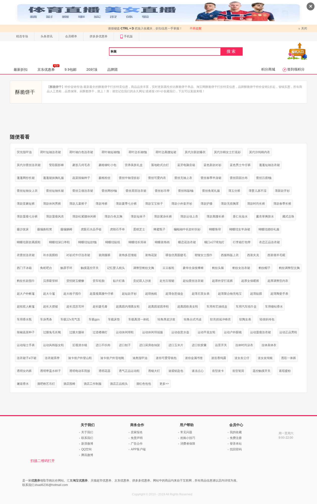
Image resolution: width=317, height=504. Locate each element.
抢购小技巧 (187, 438)
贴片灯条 (119, 281)
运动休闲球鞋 (125, 332)
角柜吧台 (46, 268)
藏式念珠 (288, 216)
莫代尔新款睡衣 (195, 152)
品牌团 (112, 70)
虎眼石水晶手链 (91, 229)
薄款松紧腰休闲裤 (84, 216)
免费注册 (236, 438)
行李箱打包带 (242, 242)
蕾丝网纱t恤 (109, 190)
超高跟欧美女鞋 (187, 306)
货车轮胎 (99, 281)
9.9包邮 (71, 70)
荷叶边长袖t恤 (138, 152)
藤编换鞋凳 (44, 229)
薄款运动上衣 (189, 216)
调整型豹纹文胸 (143, 268)
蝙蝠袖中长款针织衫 (187, 229)
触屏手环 (66, 268)
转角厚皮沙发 (166, 319)
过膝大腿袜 (76, 332)
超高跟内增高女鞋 (128, 306)
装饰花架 (151, 255)
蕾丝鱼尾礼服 (211, 190)
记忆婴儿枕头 (116, 268)
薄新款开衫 (282, 190)
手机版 (128, 36)
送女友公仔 (242, 358)
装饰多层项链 (128, 255)
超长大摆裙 (50, 306)
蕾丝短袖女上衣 (27, 190)
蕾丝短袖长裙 (55, 190)
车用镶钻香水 (274, 306)
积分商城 (268, 69)
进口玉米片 (175, 345)
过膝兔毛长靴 (52, 332)
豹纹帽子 (264, 268)
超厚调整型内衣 (277, 281)
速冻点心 (198, 371)
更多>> (164, 383)
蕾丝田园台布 (239, 178)
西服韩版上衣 (230, 255)
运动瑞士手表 (26, 345)
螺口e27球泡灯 (214, 242)
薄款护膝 (206, 203)
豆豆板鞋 (168, 268)
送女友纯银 (265, 358)
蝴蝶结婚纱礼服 (269, 229)
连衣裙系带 (52, 358)
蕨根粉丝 (104, 178)
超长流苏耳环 (75, 306)
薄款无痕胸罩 (230, 203)
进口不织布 (103, 345)
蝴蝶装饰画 (162, 242)
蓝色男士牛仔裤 (240, 165)
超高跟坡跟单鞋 (158, 306)
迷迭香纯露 (218, 358)
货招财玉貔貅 (75, 281)
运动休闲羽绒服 (152, 332)
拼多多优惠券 (98, 36)
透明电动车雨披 (79, 371)
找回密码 (236, 449)
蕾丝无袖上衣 (183, 178)
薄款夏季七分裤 (126, 203)
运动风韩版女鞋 (53, 345)
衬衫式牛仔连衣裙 (78, 255)
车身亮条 (46, 319)
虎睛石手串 (117, 229)
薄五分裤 (234, 190)
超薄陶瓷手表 (279, 293)
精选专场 (22, 36)
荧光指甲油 (24, 152)
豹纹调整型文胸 (289, 268)
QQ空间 (86, 449)
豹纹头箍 (218, 268)
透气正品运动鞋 (129, 371)
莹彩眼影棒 (56, 165)
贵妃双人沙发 (142, 281)
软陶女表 (245, 319)
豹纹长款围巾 (26, 281)
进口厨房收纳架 (149, 345)
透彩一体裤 (288, 358)
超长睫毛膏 (100, 306)
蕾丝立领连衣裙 (82, 190)
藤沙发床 (23, 229)
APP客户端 (138, 449)
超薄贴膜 (256, 293)
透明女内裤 (24, 371)
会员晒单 (71, 36)
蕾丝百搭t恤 (264, 178)
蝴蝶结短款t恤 (87, 242)
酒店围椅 (69, 383)
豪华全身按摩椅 (193, 268)
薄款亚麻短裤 (26, 203)
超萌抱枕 (151, 293)
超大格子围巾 (72, 293)
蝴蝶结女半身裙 (239, 229)
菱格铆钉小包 (107, 165)
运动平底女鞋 (206, 332)
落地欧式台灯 (160, 165)
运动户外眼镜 (233, 332)
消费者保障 (187, 443)
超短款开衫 (129, 293)
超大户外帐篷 (26, 293)
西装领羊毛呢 (276, 255)
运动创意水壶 (180, 332)
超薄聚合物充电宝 (230, 293)
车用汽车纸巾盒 (246, 306)
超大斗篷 (49, 293)
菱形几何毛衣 (81, 165)
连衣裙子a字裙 (26, 358)
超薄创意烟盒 (174, 293)
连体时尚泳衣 (244, 345)
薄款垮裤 (101, 203)
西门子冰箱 (24, 268)
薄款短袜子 (138, 216)
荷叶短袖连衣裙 (50, 152)
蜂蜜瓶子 (159, 229)
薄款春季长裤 (282, 203)
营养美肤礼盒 (134, 165)
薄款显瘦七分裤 (27, 216)
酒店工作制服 (93, 383)
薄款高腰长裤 (215, 216)
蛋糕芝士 (139, 229)
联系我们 (87, 438)
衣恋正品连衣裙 (269, 242)
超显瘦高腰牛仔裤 (101, 293)
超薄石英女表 (201, 293)
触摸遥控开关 (90, 268)
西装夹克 (253, 255)
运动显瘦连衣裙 (260, 332)
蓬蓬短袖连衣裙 (269, 165)
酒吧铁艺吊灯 (46, 383)
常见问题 (186, 432)
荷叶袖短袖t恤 (111, 152)
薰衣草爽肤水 (265, 216)
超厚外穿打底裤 (222, 281)
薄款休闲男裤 (52, 203)
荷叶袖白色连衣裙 (81, 152)
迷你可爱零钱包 (166, 358)
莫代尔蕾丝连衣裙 (29, 165)
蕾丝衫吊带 (162, 190)
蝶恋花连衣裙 (187, 242)
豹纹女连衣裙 (241, 268)
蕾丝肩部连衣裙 (136, 190)
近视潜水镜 (79, 345)
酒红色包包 (143, 383)
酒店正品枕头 (119, 383)
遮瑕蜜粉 (285, 371)
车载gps (94, 319)
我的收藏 (236, 432)
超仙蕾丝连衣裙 (193, 281)
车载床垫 (114, 319)
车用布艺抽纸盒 (217, 306)
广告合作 (137, 443)
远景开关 (221, 345)
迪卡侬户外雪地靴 (112, 358)
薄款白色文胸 (113, 216)
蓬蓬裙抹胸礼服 (53, 178)
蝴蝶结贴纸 (112, 242)
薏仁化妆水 (240, 216)
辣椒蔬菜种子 (26, 332)
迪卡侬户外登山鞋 (80, 358)
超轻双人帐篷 (26, 306)
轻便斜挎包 (267, 319)
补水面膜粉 (50, 255)
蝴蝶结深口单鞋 (59, 242)
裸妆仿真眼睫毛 (175, 255)
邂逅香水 (23, 383)
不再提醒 (196, 28)
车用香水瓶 (24, 319)
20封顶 (91, 70)
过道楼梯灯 (100, 332)
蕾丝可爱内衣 (157, 178)
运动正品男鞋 (288, 332)
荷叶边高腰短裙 (166, 152)
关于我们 (87, 432)
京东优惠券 (46, 70)
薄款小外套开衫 (181, 203)
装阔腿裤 (104, 255)
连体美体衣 (269, 345)
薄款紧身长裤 (163, 216)
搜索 (232, 51)
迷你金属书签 (194, 358)
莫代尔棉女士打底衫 (227, 152)
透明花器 (104, 371)
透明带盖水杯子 (50, 371)
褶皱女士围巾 (203, 255)
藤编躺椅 (66, 229)
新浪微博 (87, 443)
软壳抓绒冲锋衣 (220, 319)
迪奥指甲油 (139, 358)
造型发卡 (218, 371)
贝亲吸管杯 (50, 281)
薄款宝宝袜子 (154, 203)
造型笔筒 (238, 371)
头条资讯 (47, 36)
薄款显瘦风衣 (55, 216)
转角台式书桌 (193, 319)
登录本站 (236, 443)
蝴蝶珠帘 (215, 229)
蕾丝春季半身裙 (211, 178)
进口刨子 (125, 345)
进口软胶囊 (199, 345)
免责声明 (137, 438)
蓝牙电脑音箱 (186, 165)
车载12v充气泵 (70, 319)
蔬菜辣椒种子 (81, 178)
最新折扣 (20, 70)
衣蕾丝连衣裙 (26, 255)
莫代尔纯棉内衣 (259, 152)
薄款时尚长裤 (256, 203)
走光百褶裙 (166, 281)
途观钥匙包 (175, 371)
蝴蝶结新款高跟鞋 (29, 242)
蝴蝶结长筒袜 (137, 242)
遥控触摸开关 (261, 371)
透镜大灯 (154, 371)
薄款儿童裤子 (78, 203)
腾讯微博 (87, 455)
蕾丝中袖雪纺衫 (129, 178)
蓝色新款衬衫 (212, 165)
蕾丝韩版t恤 (186, 190)
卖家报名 (137, 432)
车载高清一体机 (138, 319)
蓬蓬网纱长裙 (26, 178)
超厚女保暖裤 (250, 281)
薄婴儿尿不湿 (257, 190)
